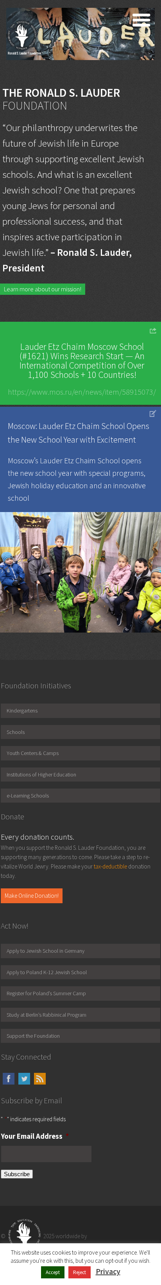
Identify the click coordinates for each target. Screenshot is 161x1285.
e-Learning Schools (28, 795)
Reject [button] (79, 1272)
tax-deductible (110, 866)
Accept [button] (53, 1272)
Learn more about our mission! (42, 289)
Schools (16, 732)
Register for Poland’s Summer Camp (46, 993)
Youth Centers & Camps (33, 753)
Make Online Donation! (32, 895)
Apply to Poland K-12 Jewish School (47, 972)
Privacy (108, 1271)
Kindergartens (22, 710)
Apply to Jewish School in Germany (45, 950)
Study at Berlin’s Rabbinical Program (46, 1014)
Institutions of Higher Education (41, 774)
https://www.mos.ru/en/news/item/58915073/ (82, 392)
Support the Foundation (33, 1035)
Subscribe (17, 1174)
